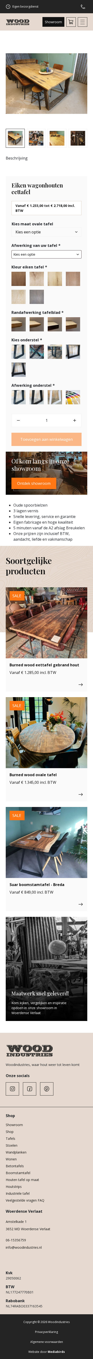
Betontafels (15, 1166)
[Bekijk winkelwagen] (71, 22)
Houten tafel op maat (22, 1179)
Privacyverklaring (46, 1332)
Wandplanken (16, 1152)
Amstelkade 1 (16, 1221)
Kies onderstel (26, 340)
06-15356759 (16, 1240)
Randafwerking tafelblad (37, 312)
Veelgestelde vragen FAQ (25, 1200)
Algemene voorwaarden (46, 1342)
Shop (10, 1131)
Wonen (11, 1159)
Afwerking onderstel (33, 385)
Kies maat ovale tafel (32, 224)
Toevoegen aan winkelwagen (46, 439)
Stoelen (11, 1145)
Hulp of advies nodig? (84, 6)
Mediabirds (56, 1352)
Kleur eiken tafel (29, 267)
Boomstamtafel (18, 1173)
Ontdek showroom (34, 483)
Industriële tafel (18, 1193)
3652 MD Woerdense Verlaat (28, 1229)
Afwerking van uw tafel (35, 245)
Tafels (10, 1138)
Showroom (53, 22)
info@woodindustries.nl (24, 1247)
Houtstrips (14, 1186)
